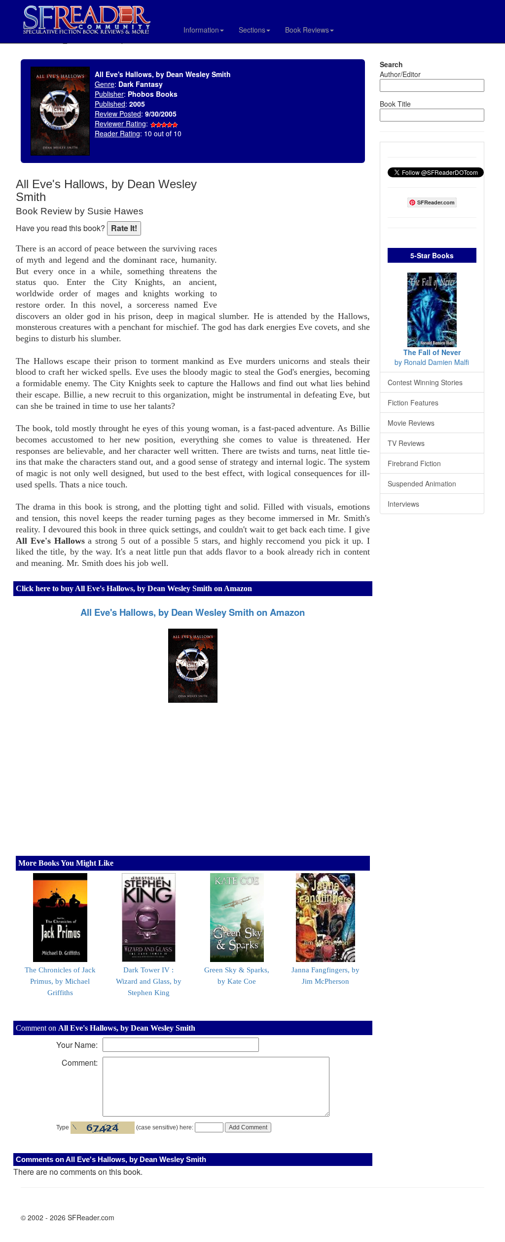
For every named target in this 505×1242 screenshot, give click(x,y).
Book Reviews (307, 30)
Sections (252, 30)
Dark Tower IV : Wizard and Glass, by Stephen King (148, 981)
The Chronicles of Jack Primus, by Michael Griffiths (60, 981)
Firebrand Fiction (414, 463)
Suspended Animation (422, 483)
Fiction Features (413, 402)
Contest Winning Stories (425, 382)
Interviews (403, 504)
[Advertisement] (296, 242)
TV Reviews (406, 443)
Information (201, 30)
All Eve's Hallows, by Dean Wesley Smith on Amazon (192, 612)
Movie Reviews (411, 423)
